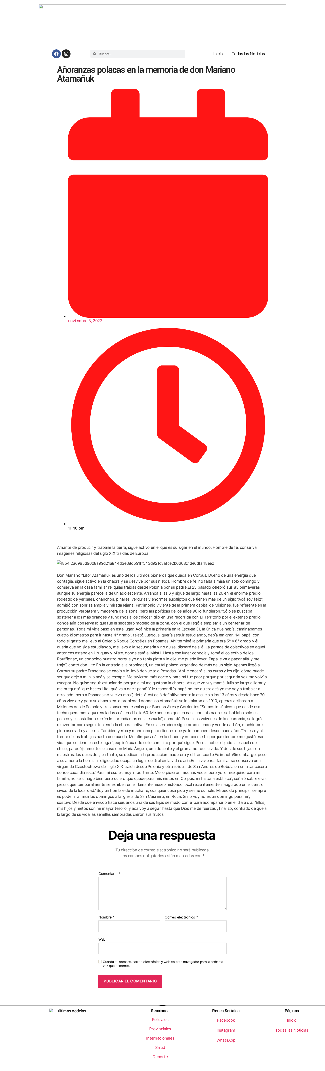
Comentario (109, 874)
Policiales (160, 1019)
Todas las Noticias (248, 53)
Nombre (106, 917)
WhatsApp (225, 1040)
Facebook (226, 1020)
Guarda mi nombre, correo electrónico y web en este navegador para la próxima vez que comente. (163, 964)
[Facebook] (56, 53)
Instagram (226, 1030)
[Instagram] (66, 53)
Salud (160, 1047)
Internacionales (160, 1038)
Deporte (160, 1056)
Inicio (218, 53)
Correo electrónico (181, 917)
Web (101, 939)
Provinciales (160, 1029)
